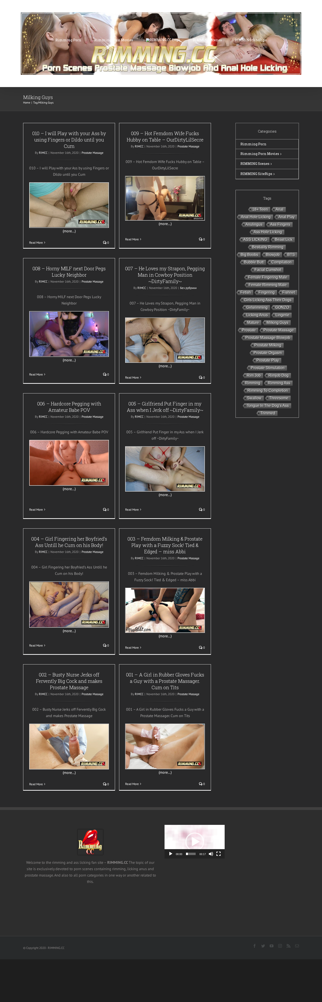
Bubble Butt (254, 262)
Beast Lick (283, 240)
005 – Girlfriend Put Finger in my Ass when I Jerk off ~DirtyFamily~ (165, 407)
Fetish (245, 292)
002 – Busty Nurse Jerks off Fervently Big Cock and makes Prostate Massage (69, 681)
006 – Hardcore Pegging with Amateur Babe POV (69, 407)
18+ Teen (260, 209)
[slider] (191, 854)
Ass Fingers (280, 224)
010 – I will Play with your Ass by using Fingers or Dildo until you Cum (69, 139)
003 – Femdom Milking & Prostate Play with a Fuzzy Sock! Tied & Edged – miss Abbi (165, 545)
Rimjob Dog (278, 375)
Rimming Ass (279, 383)
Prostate (249, 330)
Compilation (281, 262)
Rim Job (254, 375)
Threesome (278, 398)
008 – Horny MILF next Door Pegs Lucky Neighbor (69, 271)
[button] (194, 841)
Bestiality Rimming (267, 247)
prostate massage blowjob (267, 338)
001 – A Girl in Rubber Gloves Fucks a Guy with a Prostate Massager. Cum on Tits (165, 681)
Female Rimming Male (268, 285)
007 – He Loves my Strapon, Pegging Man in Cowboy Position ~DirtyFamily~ (165, 274)
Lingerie (282, 315)
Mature (253, 323)
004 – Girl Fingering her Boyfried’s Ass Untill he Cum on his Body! (69, 542)
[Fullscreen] (218, 854)
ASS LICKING (255, 240)
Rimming (252, 383)
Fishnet (288, 292)
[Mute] (211, 854)
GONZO (282, 307)
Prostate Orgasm (268, 353)
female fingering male (267, 277)
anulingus (253, 224)
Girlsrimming (257, 307)
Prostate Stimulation (268, 368)
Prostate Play (267, 360)
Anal (279, 209)
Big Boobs (249, 255)
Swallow (254, 398)
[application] (195, 842)
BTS (291, 255)
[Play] (170, 854)
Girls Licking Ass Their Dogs (267, 300)
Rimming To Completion (268, 390)
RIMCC (43, 153)
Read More (36, 243)
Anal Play (286, 217)
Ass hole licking (268, 232)
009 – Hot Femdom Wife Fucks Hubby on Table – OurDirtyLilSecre (165, 136)
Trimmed (267, 413)
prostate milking (267, 345)
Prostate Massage (92, 153)
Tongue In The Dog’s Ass (268, 406)
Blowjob (273, 255)
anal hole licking (256, 217)
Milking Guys (277, 323)
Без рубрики (188, 288)
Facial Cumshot (268, 270)
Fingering (267, 292)
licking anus (257, 315)
